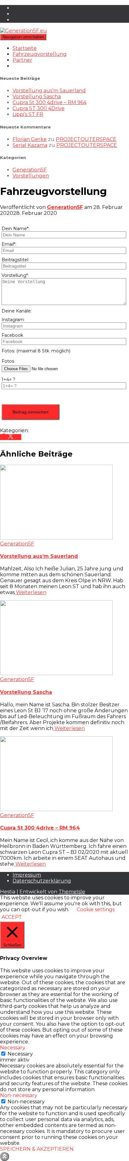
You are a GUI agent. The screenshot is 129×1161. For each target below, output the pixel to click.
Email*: (9, 244)
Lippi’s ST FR (28, 114)
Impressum (27, 875)
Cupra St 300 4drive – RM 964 (49, 102)
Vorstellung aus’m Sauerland (49, 91)
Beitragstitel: (15, 260)
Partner (22, 60)
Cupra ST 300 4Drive (38, 108)
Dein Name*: (15, 228)
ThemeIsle (72, 892)
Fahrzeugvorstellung (40, 54)
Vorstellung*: (15, 275)
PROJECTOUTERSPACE (86, 139)
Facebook (12, 335)
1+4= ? (8, 379)
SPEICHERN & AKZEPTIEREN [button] (37, 1149)
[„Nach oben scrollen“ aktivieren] (4, 1156)
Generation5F (30, 170)
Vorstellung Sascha (37, 96)
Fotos (8, 361)
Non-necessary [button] (18, 1095)
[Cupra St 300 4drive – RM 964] (56, 809)
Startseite (25, 48)
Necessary (20, 1054)
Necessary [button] (12, 1048)
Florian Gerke (30, 139)
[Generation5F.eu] (23, 31)
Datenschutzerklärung (42, 881)
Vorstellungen (31, 176)
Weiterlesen (30, 592)
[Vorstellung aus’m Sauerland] (56, 538)
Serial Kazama (30, 145)
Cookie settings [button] (96, 909)
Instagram (13, 319)
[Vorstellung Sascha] (56, 673)
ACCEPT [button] (12, 917)
